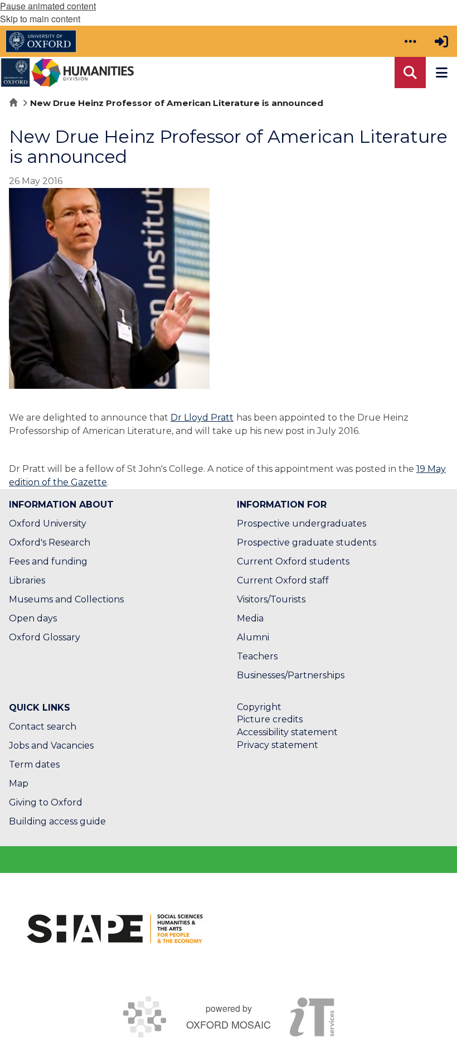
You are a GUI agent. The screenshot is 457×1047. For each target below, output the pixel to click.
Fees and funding (48, 561)
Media (250, 618)
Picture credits (270, 719)
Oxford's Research (49, 542)
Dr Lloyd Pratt (202, 417)
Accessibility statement (287, 732)
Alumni (253, 637)
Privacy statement (277, 745)
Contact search (42, 726)
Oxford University (47, 523)
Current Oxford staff (283, 580)
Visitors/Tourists (271, 599)
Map (18, 783)
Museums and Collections (66, 599)
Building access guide (57, 821)
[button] (410, 41)
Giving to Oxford (45, 802)
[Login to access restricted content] (441, 41)
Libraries (27, 580)
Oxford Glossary (44, 637)
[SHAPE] (114, 928)
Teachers (257, 656)
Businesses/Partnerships (290, 675)
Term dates (34, 764)
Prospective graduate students (306, 542)
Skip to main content (40, 18)
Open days (33, 618)
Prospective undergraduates (301, 523)
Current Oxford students (293, 561)
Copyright (259, 707)
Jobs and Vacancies (51, 745)
